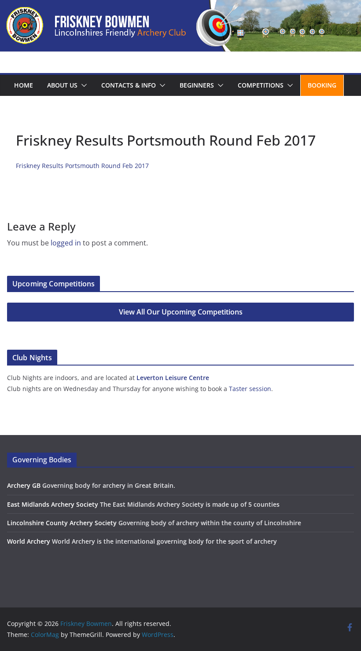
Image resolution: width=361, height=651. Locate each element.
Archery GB (24, 485)
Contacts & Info (128, 85)
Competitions (261, 85)
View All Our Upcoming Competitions (181, 312)
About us (62, 85)
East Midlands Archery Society (52, 504)
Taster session (250, 388)
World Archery (28, 541)
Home (23, 85)
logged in (66, 243)
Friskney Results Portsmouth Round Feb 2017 (82, 165)
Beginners (197, 85)
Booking (322, 85)
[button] (82, 85)
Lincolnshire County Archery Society (62, 523)
